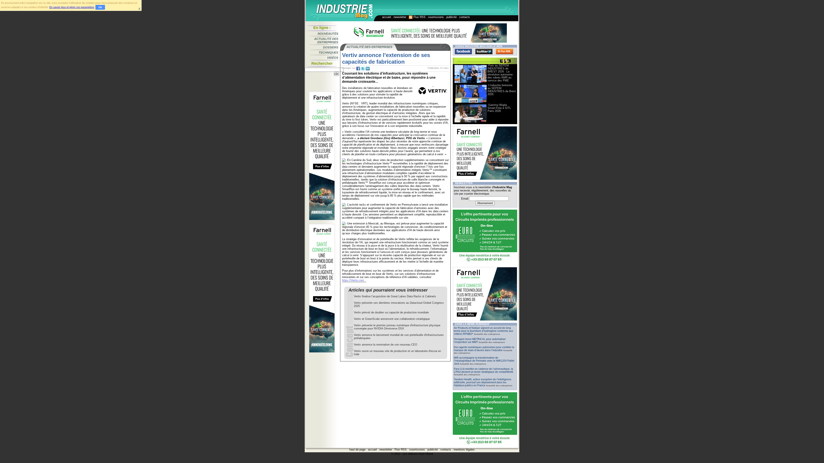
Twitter (483, 51)
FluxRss (504, 51)
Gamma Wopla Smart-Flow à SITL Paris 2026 (499, 108)
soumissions (436, 17)
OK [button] (100, 7)
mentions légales (464, 449)
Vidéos (332, 57)
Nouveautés (328, 33)
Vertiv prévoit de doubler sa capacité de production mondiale (391, 312)
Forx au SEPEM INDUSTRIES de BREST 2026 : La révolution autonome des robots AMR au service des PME (500, 73)
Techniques (328, 52)
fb (358, 68)
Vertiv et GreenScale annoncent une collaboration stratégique (392, 318)
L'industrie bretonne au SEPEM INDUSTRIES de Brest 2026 (502, 90)
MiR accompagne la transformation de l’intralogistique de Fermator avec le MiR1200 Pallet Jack (484, 360)
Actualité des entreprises (326, 40)
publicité (451, 17)
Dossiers (330, 47)
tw (363, 68)
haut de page (357, 449)
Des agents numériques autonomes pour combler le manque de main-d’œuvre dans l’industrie (484, 349)
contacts (464, 17)
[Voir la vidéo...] (471, 82)
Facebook (463, 51)
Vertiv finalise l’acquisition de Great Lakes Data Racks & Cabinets (395, 296)
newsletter (400, 17)
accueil (386, 17)
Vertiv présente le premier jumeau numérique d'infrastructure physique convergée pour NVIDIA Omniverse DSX (397, 327)
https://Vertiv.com (353, 280)
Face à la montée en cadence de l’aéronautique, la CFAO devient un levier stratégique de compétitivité (483, 370)
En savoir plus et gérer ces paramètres (71, 7)
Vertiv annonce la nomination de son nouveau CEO (385, 344)
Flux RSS (419, 17)
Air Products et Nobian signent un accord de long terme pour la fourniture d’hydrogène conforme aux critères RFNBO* (483, 330)
